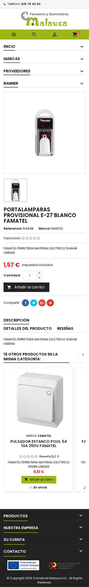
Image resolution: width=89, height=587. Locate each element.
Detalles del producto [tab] (28, 328)
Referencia (13, 228)
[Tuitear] (33, 302)
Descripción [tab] (16, 320)
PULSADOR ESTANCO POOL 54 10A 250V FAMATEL (38, 443)
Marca (44, 228)
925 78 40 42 (30, 4)
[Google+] (42, 302)
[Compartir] (25, 302)
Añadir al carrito (25, 287)
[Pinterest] (50, 302)
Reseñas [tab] (65, 328)
